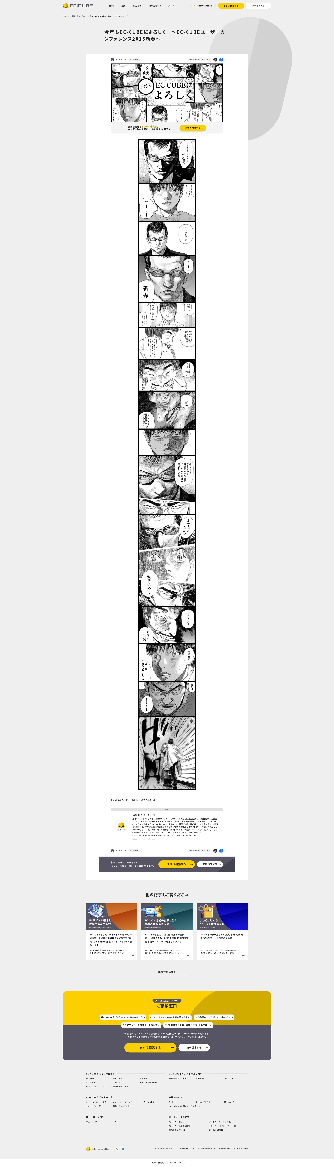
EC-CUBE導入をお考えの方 (100, 1073)
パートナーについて (179, 1116)
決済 (123, 5)
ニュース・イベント (96, 1116)
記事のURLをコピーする (199, 59)
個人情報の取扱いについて (163, 1149)
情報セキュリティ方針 (241, 1149)
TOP (65, 16)
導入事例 (137, 5)
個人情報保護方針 (183, 1149)
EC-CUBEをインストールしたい (185, 1073)
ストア (171, 5)
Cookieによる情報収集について (204, 1149)
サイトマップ (152, 1163)
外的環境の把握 (224, 1149)
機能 (111, 5)
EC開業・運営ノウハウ (78, 16)
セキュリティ (155, 5)
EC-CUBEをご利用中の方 (99, 1097)
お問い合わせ (176, 1097)
